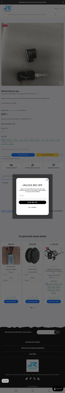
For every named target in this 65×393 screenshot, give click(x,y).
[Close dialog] (47, 180)
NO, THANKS (32, 207)
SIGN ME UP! (32, 202)
